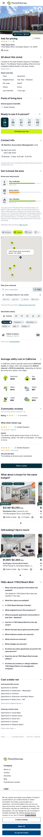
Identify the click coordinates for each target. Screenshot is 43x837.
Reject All (21, 826)
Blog (5, 779)
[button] (14, 248)
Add (39, 289)
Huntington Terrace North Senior (15, 563)
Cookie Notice (30, 815)
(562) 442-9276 (10, 150)
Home (3, 737)
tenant (3, 433)
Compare (37, 38)
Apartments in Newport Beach (12, 724)
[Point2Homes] (13, 759)
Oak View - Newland (33, 737)
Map (27, 34)
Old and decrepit (7, 454)
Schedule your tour (21, 131)
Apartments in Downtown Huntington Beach (17, 696)
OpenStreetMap (14, 341)
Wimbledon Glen (15, 511)
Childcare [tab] (7, 322)
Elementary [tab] (31, 322)
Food (29, 232)
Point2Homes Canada (12, 782)
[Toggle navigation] (4, 3)
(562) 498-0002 (10, 153)
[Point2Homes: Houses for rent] (17, 3)
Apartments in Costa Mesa (11, 713)
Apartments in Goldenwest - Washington (16, 691)
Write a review (21, 466)
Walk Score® (23, 225)
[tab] (7, 316)
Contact (7, 773)
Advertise (7, 776)
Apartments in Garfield (9, 688)
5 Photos (19, 34)
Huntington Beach (18, 737)
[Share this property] (39, 9)
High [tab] (16, 326)
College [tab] (25, 326)
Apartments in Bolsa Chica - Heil (13, 699)
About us (7, 769)
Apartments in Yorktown (10, 693)
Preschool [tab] (18, 322)
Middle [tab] (6, 326)
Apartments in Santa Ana (10, 719)
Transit (19, 232)
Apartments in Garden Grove (11, 716)
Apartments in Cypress (9, 721)
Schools (8, 232)
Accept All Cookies (21, 833)
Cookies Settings (21, 820)
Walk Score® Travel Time (27, 305)
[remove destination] (40, 295)
